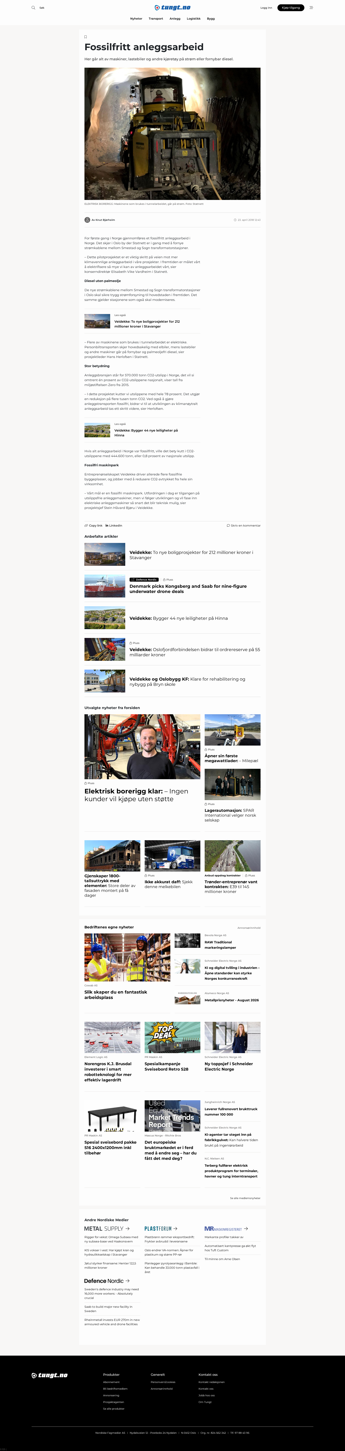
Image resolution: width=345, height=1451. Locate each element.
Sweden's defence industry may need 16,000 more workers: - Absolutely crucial (111, 1294)
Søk (42, 7)
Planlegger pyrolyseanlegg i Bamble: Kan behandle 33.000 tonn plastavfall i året (172, 1268)
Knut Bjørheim (105, 220)
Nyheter (136, 18)
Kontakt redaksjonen (212, 1382)
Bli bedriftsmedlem (115, 1388)
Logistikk (194, 18)
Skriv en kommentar (246, 525)
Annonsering (111, 1395)
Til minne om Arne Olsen (222, 1259)
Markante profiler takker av (224, 1237)
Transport (156, 18)
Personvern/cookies (163, 1382)
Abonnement (111, 1382)
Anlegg (175, 18)
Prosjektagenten (113, 1402)
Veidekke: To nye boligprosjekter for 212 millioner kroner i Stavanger (147, 324)
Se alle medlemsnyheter (245, 1198)
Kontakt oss (206, 1388)
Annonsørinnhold (161, 1388)
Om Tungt (205, 1402)
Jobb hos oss (207, 1395)
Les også (120, 315)
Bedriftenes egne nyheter (109, 927)
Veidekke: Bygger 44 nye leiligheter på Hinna (146, 432)
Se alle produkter (114, 1408)
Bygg (211, 18)
